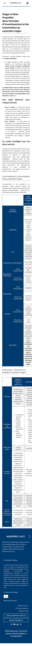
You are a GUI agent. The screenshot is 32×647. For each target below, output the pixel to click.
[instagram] (11, 624)
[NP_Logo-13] (16, 3)
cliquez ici (12, 95)
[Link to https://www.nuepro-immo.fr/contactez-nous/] (27, 3)
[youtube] (14, 624)
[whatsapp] (20, 624)
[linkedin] (17, 624)
